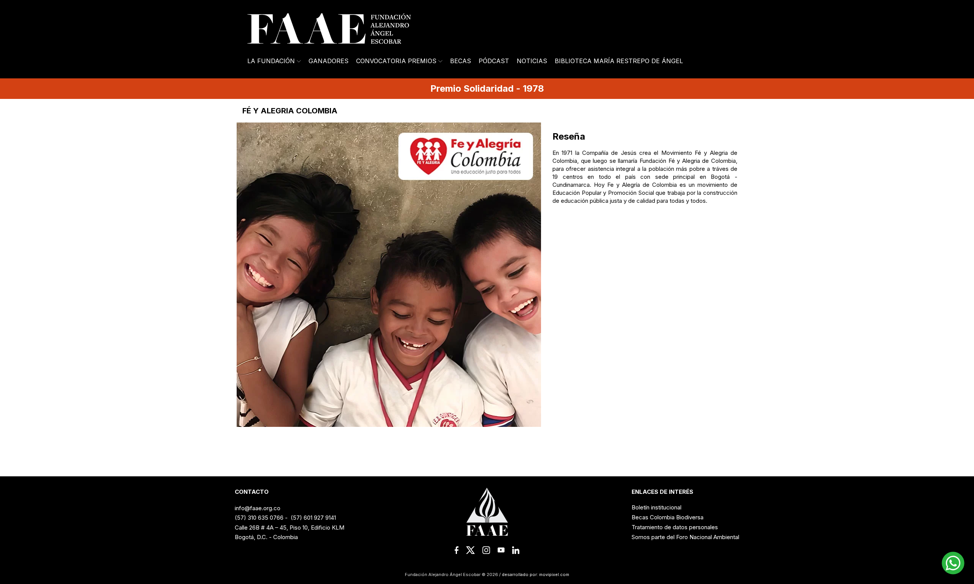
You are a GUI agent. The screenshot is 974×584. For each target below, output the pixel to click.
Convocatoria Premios (396, 61)
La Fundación (271, 61)
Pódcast (494, 61)
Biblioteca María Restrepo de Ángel (619, 61)
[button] (953, 563)
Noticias (532, 61)
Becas (460, 61)
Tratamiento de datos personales (675, 527)
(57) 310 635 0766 (259, 517)
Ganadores (329, 61)
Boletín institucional (656, 507)
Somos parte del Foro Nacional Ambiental (685, 537)
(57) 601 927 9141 (313, 517)
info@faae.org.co (257, 508)
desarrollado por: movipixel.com (535, 574)
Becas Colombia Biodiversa (667, 517)
